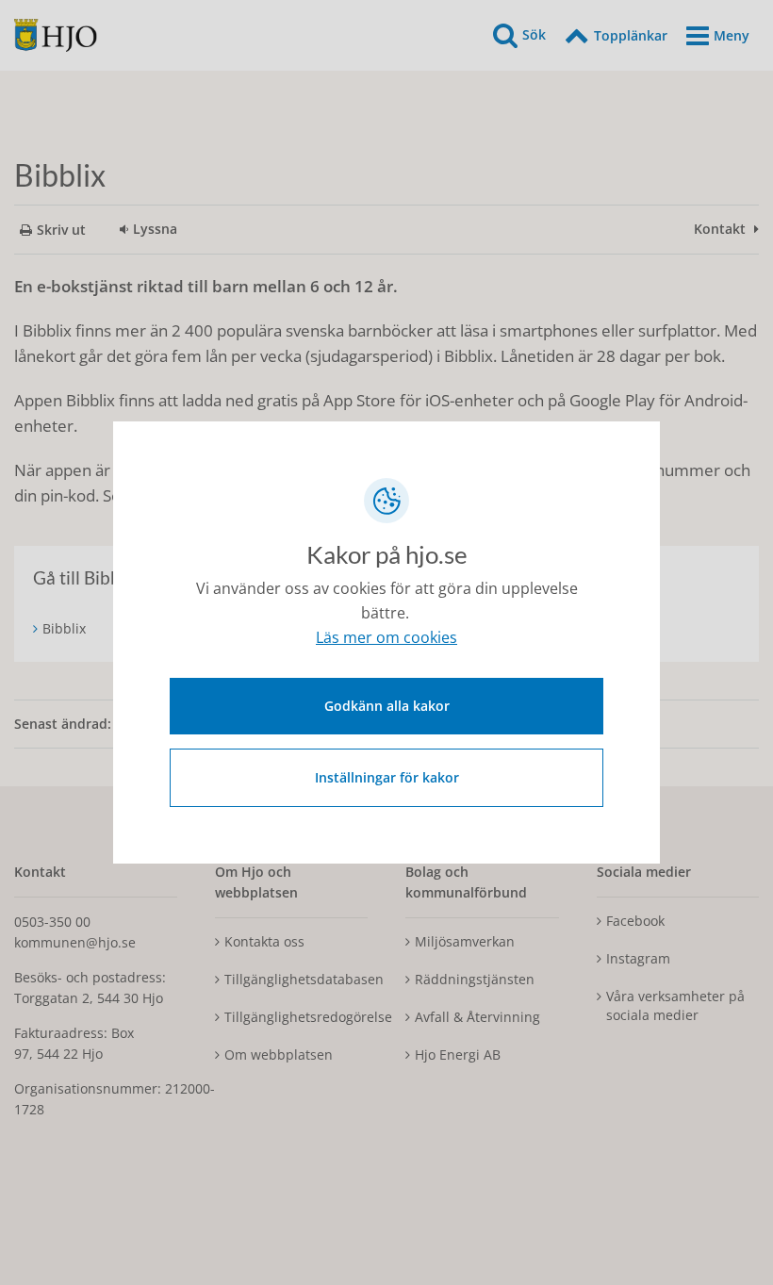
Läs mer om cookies (386, 637)
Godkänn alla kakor (387, 706)
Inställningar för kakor (387, 777)
